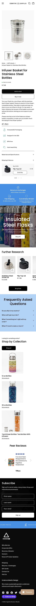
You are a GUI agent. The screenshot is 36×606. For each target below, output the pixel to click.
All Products (10, 63)
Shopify (17, 601)
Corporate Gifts (7, 548)
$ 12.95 (4, 279)
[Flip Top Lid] (7, 170)
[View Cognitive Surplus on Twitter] (16, 592)
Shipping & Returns (7, 160)
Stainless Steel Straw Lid (7, 276)
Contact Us (5, 571)
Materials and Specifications (10, 154)
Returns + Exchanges (9, 566)
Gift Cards (5, 568)
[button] (29, 3)
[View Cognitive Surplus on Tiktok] (7, 592)
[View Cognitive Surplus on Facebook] (11, 592)
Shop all (8, 348)
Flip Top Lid (17, 169)
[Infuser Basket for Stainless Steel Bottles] (9, 56)
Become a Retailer (8, 551)
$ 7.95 (19, 278)
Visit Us (4, 574)
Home (3, 63)
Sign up (18, 515)
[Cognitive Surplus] (18, 3)
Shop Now (18, 288)
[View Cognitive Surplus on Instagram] (3, 592)
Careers (4, 554)
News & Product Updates (10, 557)
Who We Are (6, 545)
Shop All (18, 236)
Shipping (5, 563)
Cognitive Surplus (10, 601)
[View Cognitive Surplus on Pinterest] (20, 592)
